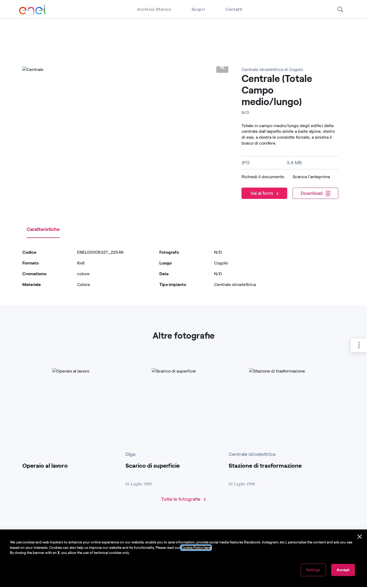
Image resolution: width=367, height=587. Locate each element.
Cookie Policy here (196, 548)
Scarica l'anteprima (311, 176)
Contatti (234, 9)
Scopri (198, 9)
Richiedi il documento (263, 176)
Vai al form (262, 193)
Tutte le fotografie (181, 499)
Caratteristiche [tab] (43, 229)
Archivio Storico (154, 9)
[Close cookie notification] (360, 537)
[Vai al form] (265, 186)
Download (312, 193)
